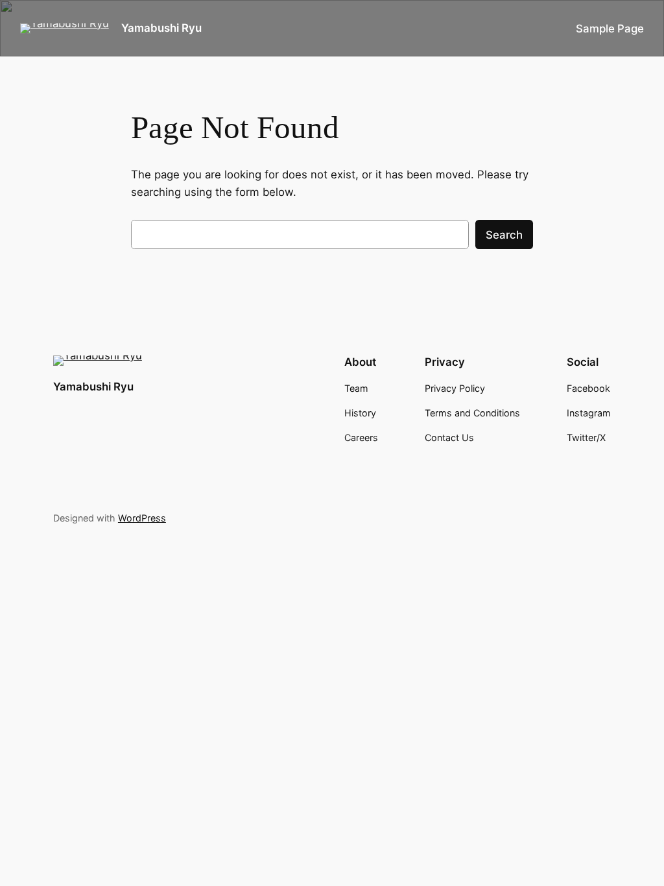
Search (504, 234)
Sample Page (610, 28)
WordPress (142, 517)
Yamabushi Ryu (161, 27)
